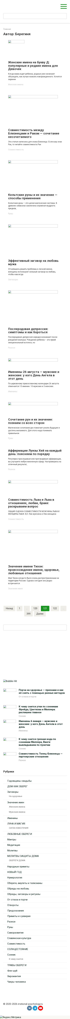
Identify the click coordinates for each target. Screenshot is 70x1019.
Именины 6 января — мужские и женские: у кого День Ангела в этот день (41, 724)
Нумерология (14, 877)
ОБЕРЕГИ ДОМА (17, 860)
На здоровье (15, 796)
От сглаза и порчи (27, 696)
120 (35, 608)
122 (55, 608)
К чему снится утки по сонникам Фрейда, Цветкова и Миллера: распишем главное (38, 709)
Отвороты (13, 905)
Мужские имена (17, 812)
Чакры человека (16, 981)
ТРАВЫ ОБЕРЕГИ (16, 965)
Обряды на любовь (18, 888)
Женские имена (15, 84)
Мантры (11, 839)
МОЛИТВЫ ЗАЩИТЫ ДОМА (23, 856)
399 (28, 613)
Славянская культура (19, 938)
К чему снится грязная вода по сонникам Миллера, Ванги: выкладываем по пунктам (37, 742)
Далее (39, 613)
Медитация (13, 845)
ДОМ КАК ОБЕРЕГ (17, 786)
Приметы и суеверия (18, 916)
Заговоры (13, 279)
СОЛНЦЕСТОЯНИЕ (17, 949)
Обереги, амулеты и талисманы (24, 883)
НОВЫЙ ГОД (14, 872)
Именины (12, 391)
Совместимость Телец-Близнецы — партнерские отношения (41, 755)
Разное (11, 347)
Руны (10, 213)
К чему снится (16, 959)
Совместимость (16, 149)
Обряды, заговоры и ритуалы (23, 894)
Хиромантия (14, 976)
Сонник (22, 716)
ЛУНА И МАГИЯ (16, 823)
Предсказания (15, 910)
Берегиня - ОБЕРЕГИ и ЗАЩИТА (25, 4)
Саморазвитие (15, 932)
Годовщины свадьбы (19, 780)
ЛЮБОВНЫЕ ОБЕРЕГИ (19, 834)
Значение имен (15, 588)
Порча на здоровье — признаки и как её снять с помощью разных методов (42, 691)
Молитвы (12, 850)
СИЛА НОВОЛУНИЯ (18, 828)
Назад (9, 608)
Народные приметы (18, 866)
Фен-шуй (12, 970)
